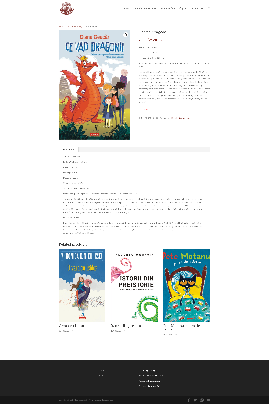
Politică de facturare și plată (150, 386)
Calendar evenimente (144, 8)
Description (68, 149)
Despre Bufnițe (167, 8)
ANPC (101, 376)
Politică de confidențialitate (151, 376)
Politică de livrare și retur (150, 381)
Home (61, 27)
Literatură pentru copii (74, 27)
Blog (181, 8)
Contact (194, 8)
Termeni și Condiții (147, 370)
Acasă (126, 8)
